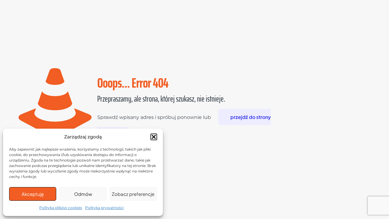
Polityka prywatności (104, 207)
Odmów (83, 194)
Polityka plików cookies (60, 207)
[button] (154, 137)
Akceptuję (33, 194)
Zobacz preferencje (133, 194)
